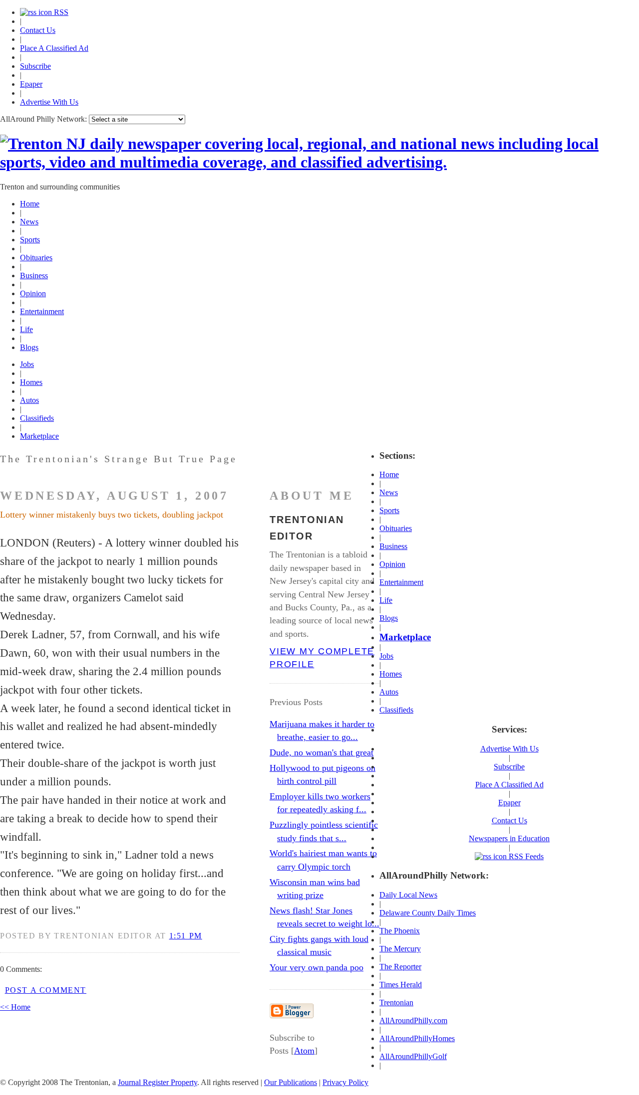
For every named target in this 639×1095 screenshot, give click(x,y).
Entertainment (42, 311)
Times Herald (400, 984)
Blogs (29, 347)
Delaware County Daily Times (427, 913)
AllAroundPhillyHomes (417, 1038)
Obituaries (36, 257)
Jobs (27, 364)
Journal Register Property (157, 1082)
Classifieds (37, 418)
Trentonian (396, 1002)
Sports (30, 239)
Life (26, 329)
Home (29, 203)
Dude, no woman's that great (321, 752)
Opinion (33, 293)
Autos (29, 400)
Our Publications (290, 1082)
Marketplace (39, 436)
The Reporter (400, 966)
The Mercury (400, 948)
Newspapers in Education (509, 838)
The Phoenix (399, 930)
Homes (31, 382)
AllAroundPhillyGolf (413, 1056)
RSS (60, 12)
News (29, 221)
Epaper (31, 84)
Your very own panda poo (316, 967)
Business (34, 275)
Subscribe (35, 66)
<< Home (15, 1007)
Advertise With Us (49, 102)
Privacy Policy (345, 1082)
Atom (304, 1051)
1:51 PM (185, 935)
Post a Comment (45, 990)
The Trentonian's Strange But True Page (118, 458)
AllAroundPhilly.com (413, 1020)
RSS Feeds (525, 856)
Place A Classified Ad (54, 48)
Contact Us (37, 30)
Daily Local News (408, 895)
